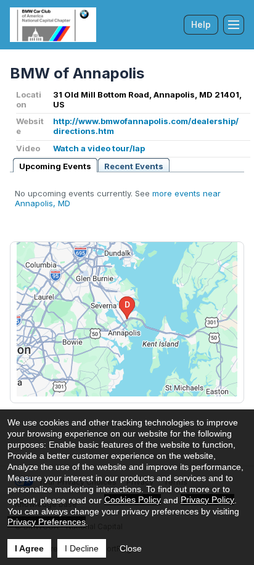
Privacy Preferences (46, 522)
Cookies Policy (132, 499)
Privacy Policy (207, 499)
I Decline (82, 548)
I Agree (29, 548)
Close (131, 548)
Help (201, 24)
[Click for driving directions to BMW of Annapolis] (127, 319)
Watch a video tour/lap (99, 148)
